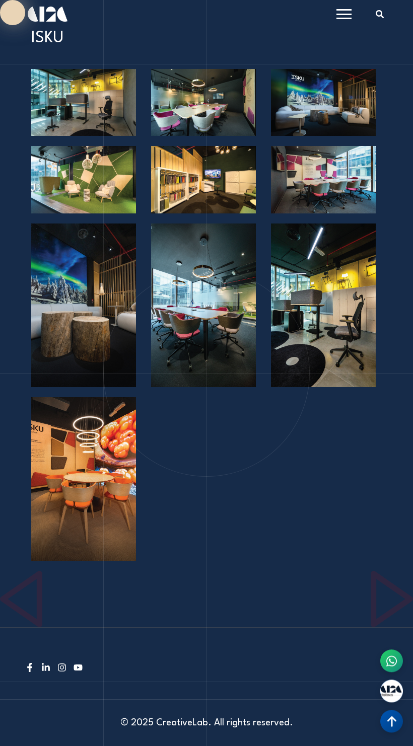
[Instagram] (61, 669)
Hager (10, 576)
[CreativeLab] (47, 14)
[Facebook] (29, 669)
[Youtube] (78, 669)
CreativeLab (182, 722)
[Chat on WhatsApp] (391, 659)
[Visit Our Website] (391, 689)
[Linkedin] (45, 669)
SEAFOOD (387, 576)
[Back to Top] (391, 719)
